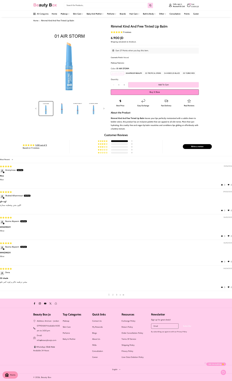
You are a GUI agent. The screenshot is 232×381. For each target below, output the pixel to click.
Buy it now (155, 92)
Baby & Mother (69, 339)
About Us (96, 339)
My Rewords (97, 327)
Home (35, 20)
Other (161, 14)
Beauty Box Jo (42, 314)
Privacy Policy (127, 351)
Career (95, 357)
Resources (128, 314)
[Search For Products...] (150, 5)
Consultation (97, 351)
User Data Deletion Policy (133, 357)
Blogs (94, 333)
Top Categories (72, 314)
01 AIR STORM (118, 73)
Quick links (99, 314)
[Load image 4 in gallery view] (93, 108)
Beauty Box (46, 377)
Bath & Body (148, 14)
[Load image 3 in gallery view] (77, 108)
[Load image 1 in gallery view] (46, 108)
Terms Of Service (129, 339)
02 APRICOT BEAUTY (134, 73)
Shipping (114, 42)
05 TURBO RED (189, 73)
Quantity (114, 79)
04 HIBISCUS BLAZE (172, 73)
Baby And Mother (94, 14)
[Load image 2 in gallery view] (61, 108)
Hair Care (133, 14)
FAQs (94, 345)
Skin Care (77, 14)
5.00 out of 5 (41, 145)
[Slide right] (104, 108)
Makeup (64, 14)
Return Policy (127, 327)
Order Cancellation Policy (132, 333)
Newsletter (158, 314)
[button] (193, 5)
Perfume (110, 14)
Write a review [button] (197, 146)
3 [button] (116, 295)
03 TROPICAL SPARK (153, 73)
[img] (6, 166)
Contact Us (97, 321)
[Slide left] (36, 108)
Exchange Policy (128, 321)
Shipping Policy (128, 345)
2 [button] (112, 295)
